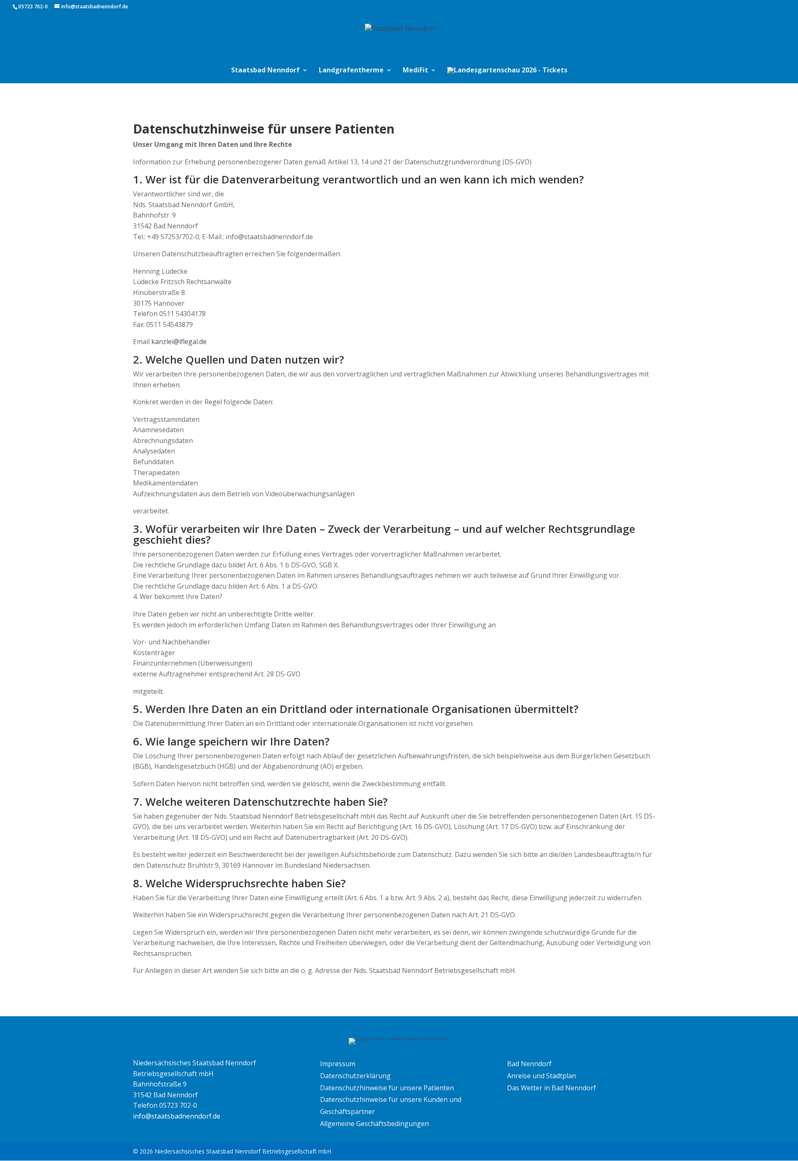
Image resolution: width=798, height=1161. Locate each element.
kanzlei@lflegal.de (179, 341)
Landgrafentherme (351, 70)
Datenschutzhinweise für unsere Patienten (387, 1087)
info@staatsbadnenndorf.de (176, 1116)
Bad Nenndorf (529, 1063)
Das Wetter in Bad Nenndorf (551, 1087)
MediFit (415, 70)
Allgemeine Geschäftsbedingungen (374, 1123)
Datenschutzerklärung (355, 1075)
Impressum (337, 1063)
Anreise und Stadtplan (541, 1075)
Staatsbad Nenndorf (265, 70)
